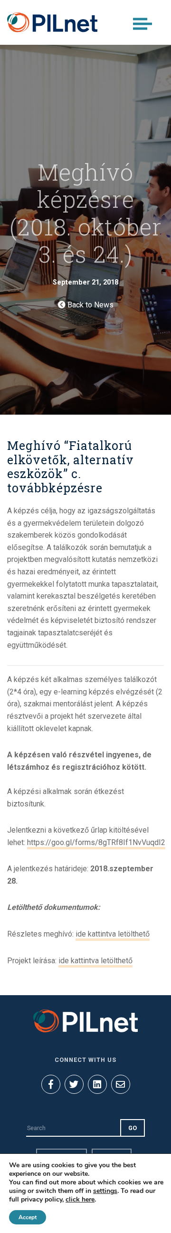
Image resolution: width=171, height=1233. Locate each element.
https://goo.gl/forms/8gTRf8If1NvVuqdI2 (96, 842)
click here (80, 1199)
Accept (28, 1217)
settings (105, 1191)
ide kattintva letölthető (113, 933)
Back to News (90, 304)
